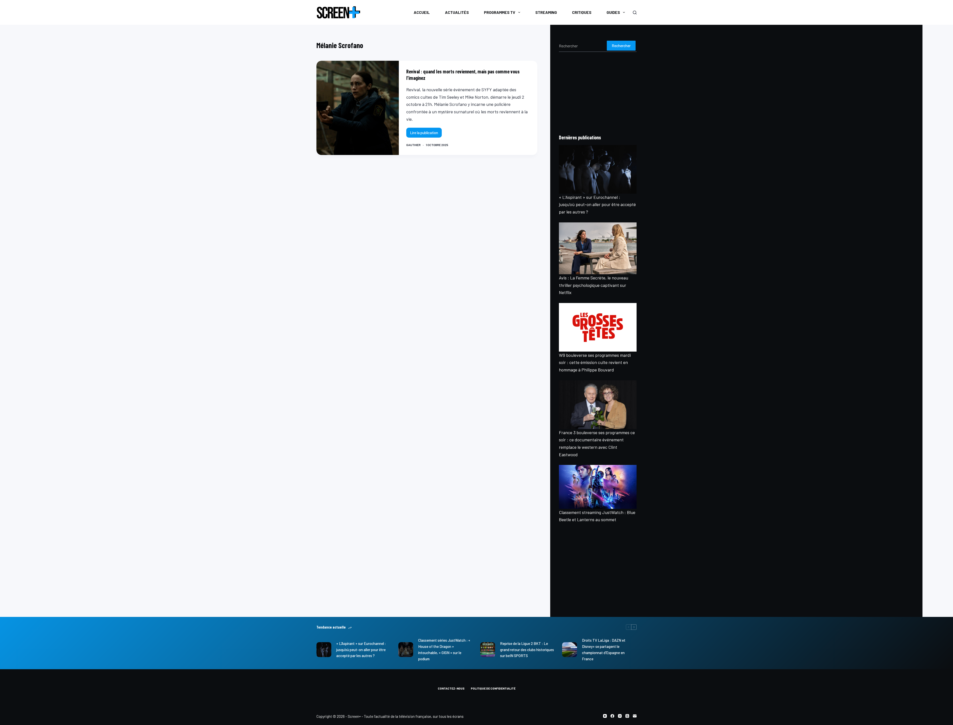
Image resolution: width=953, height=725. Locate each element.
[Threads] (627, 716)
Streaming (546, 12)
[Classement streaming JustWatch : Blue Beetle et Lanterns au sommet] (598, 487)
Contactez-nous (451, 688)
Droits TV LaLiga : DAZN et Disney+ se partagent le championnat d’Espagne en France (603, 649)
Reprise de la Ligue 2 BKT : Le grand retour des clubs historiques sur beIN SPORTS (527, 649)
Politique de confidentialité (493, 688)
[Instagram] (620, 716)
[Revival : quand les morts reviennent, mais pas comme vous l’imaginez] (357, 108)
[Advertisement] (598, 93)
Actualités (457, 12)
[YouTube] (605, 716)
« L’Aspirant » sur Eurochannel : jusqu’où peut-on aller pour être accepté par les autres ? (597, 204)
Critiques (581, 12)
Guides (613, 12)
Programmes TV (499, 12)
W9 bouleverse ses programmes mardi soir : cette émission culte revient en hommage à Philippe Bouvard (595, 362)
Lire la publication (426, 134)
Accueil (422, 12)
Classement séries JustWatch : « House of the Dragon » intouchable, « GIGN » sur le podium (444, 649)
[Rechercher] (635, 12)
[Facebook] (612, 716)
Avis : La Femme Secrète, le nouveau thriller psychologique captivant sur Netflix (593, 285)
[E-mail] (635, 716)
